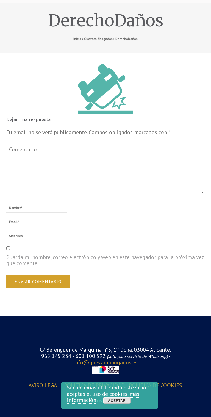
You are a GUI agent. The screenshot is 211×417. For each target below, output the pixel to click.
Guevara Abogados (98, 39)
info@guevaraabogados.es (105, 362)
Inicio (77, 39)
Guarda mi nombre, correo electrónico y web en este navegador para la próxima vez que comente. (105, 260)
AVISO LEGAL (45, 385)
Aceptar (117, 400)
